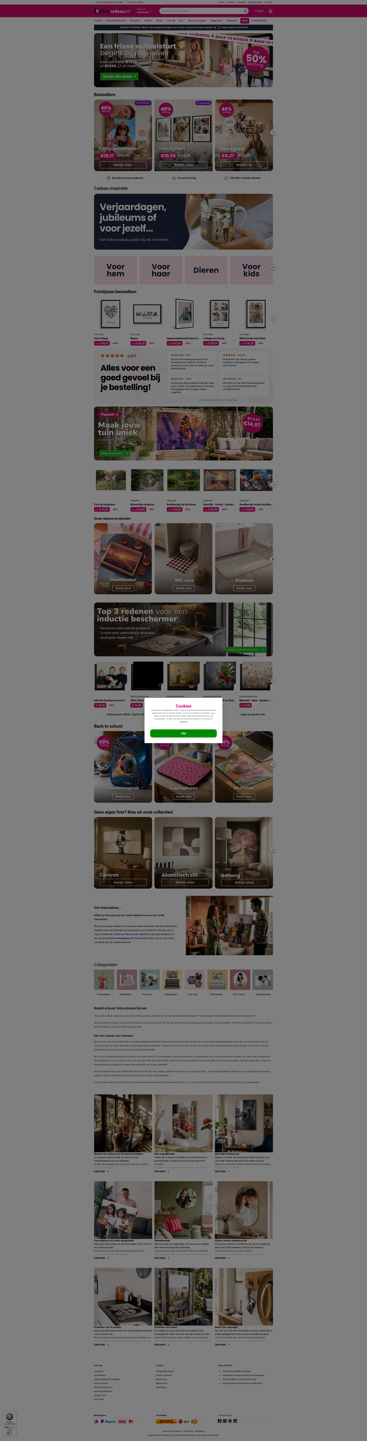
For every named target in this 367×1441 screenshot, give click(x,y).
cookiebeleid (159, 719)
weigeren (183, 721)
